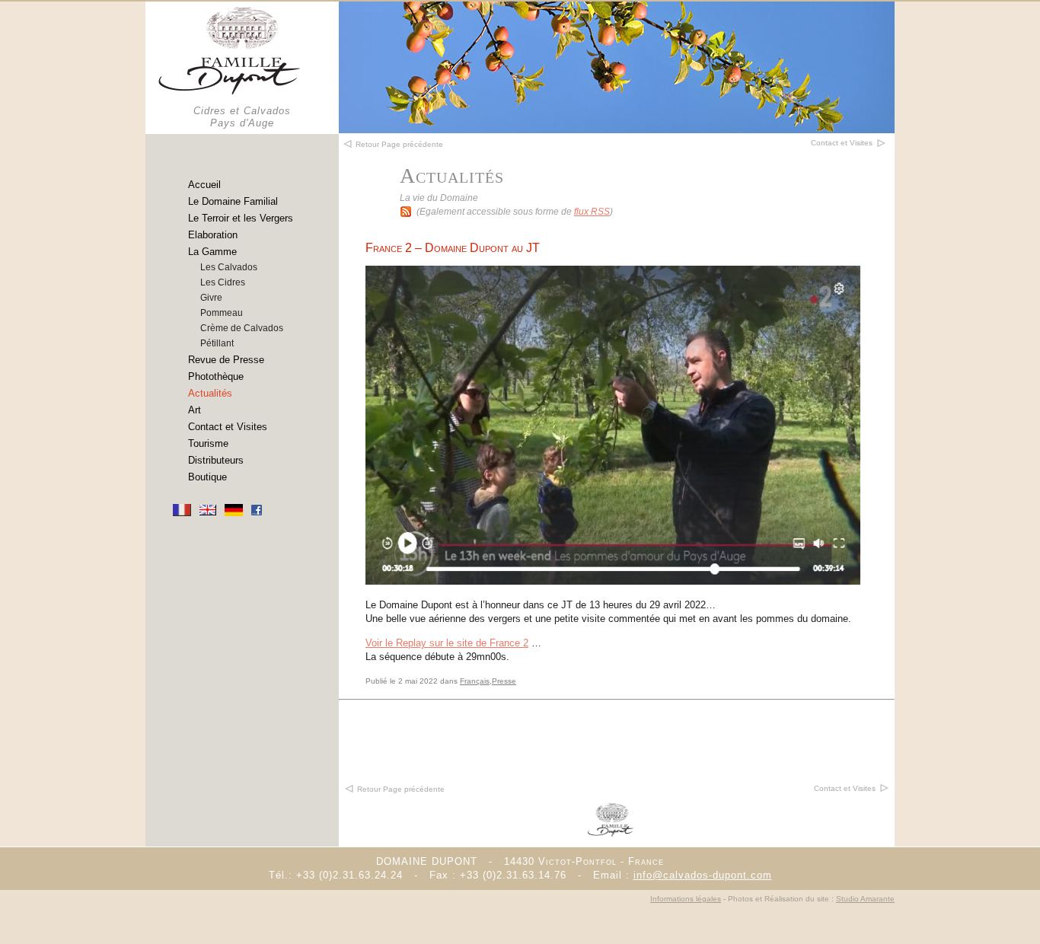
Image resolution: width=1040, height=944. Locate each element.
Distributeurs (216, 460)
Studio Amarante (865, 899)
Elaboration (213, 235)
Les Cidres (222, 282)
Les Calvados (228, 267)
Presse (504, 681)
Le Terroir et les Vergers (240, 218)
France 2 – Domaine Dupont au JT (452, 247)
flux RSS (592, 211)
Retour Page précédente (401, 789)
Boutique (207, 477)
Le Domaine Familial (233, 201)
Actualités (210, 393)
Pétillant (217, 343)
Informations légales (685, 899)
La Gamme (212, 251)
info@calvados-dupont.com (702, 875)
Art (194, 410)
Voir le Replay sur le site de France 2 (446, 643)
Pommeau (221, 313)
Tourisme (208, 443)
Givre (211, 297)
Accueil (204, 184)
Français (475, 681)
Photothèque (216, 376)
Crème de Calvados (241, 328)
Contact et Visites (227, 426)
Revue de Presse (226, 359)
